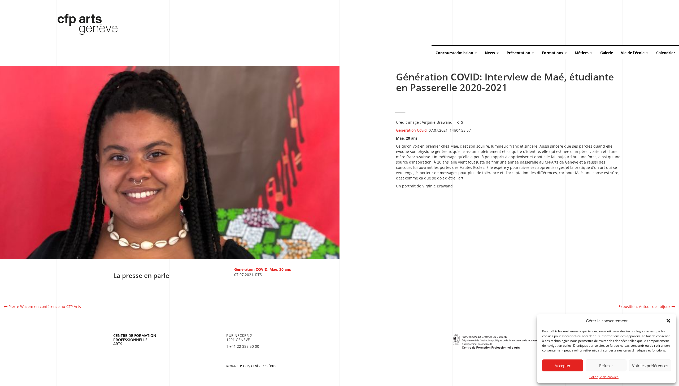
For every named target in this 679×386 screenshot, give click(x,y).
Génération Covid (411, 130)
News (490, 52)
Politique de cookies (604, 377)
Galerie (606, 52)
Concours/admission (455, 52)
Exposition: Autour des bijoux (645, 306)
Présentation (519, 52)
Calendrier (665, 52)
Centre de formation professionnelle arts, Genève (84, 25)
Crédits (270, 366)
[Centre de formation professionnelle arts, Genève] (495, 340)
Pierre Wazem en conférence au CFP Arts (44, 306)
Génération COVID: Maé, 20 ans (262, 269)
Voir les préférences (650, 365)
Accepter (563, 365)
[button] (668, 320)
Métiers (582, 52)
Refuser (606, 365)
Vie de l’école (633, 52)
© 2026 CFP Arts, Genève (244, 366)
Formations (553, 52)
